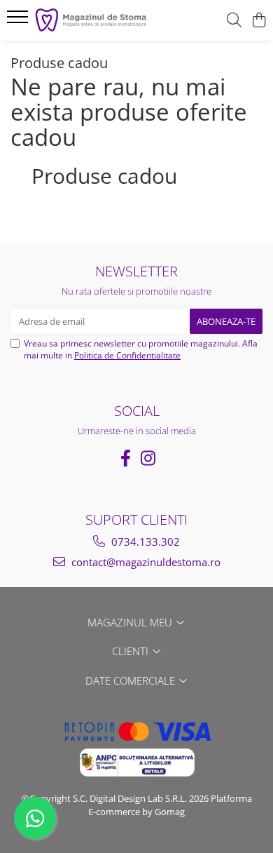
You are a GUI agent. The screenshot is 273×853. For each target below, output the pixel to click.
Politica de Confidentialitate (127, 355)
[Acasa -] (91, 20)
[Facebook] (125, 458)
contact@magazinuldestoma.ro (144, 562)
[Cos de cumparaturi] (258, 21)
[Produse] (19, 21)
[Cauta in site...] (234, 21)
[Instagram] (147, 458)
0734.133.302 (144, 542)
